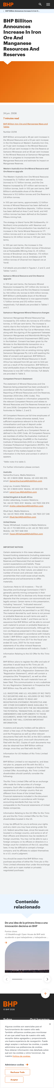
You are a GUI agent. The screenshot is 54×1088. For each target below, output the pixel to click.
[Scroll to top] (45, 993)
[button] (6, 979)
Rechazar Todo (18, 1072)
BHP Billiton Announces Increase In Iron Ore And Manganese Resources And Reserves (22, 11)
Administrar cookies (14, 1064)
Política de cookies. (21, 1056)
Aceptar (14, 1079)
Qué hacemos (40, 1019)
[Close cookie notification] (50, 1024)
